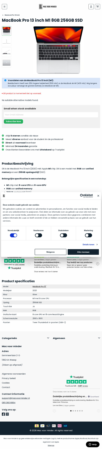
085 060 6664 (8, 402)
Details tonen (88, 244)
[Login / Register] (91, 6)
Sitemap (51, 445)
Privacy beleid (9, 378)
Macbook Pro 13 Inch (12, 15)
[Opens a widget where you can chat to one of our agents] (93, 445)
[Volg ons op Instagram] (8, 414)
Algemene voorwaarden (14, 373)
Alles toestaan (83, 252)
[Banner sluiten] (98, 196)
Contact (6, 387)
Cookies (6, 382)
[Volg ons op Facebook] (4, 414)
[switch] (38, 235)
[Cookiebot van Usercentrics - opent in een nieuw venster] (82, 196)
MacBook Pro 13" (39, 286)
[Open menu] (4, 6)
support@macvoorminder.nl (16, 398)
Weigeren (50, 252)
